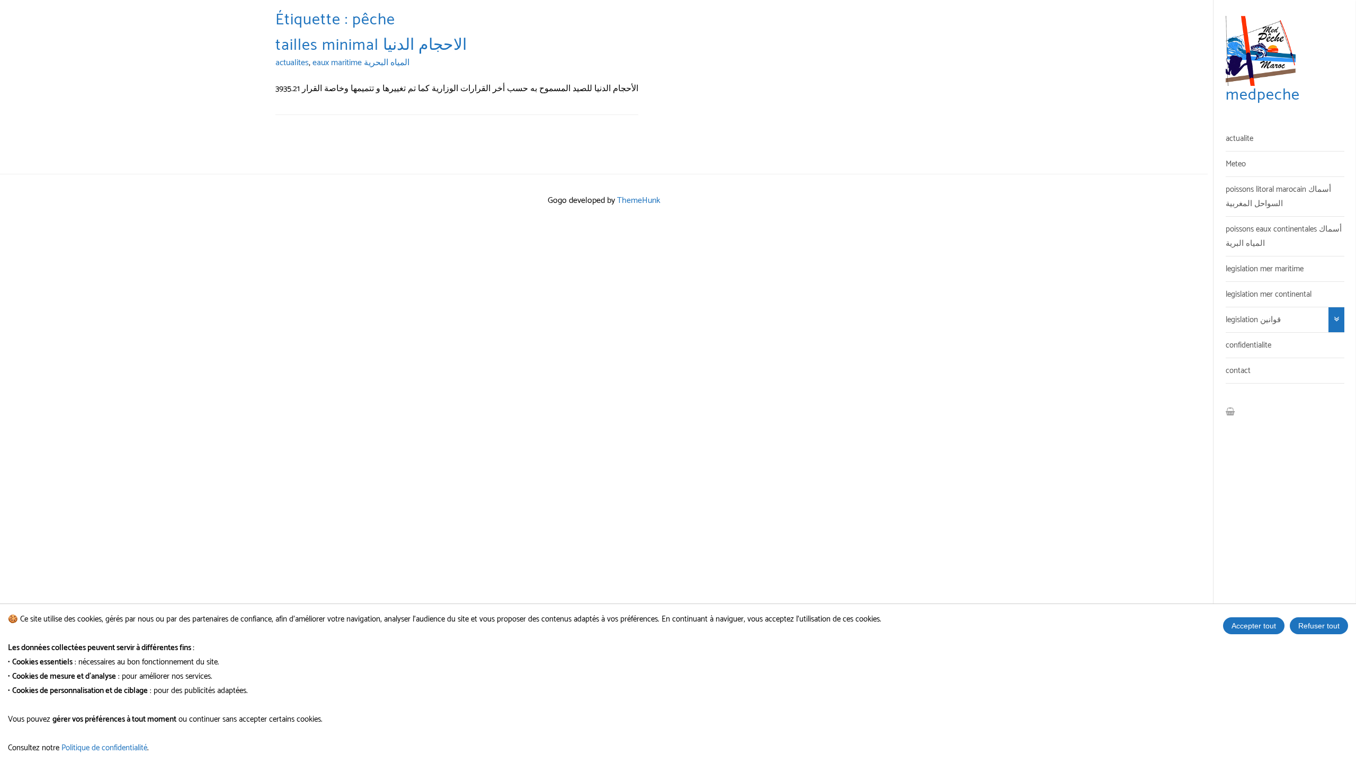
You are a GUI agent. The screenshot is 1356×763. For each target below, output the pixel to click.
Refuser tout (1319, 626)
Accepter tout (1254, 626)
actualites (292, 63)
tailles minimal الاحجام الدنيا (371, 45)
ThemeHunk (639, 200)
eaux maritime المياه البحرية (361, 63)
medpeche (1263, 95)
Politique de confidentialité (104, 748)
